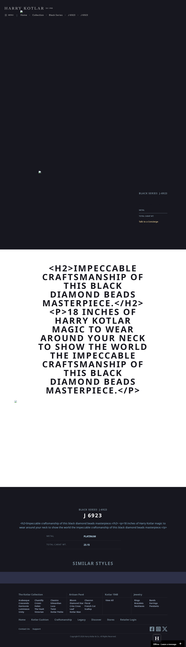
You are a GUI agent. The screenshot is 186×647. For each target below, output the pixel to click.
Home (23, 15)
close (180, 644)
